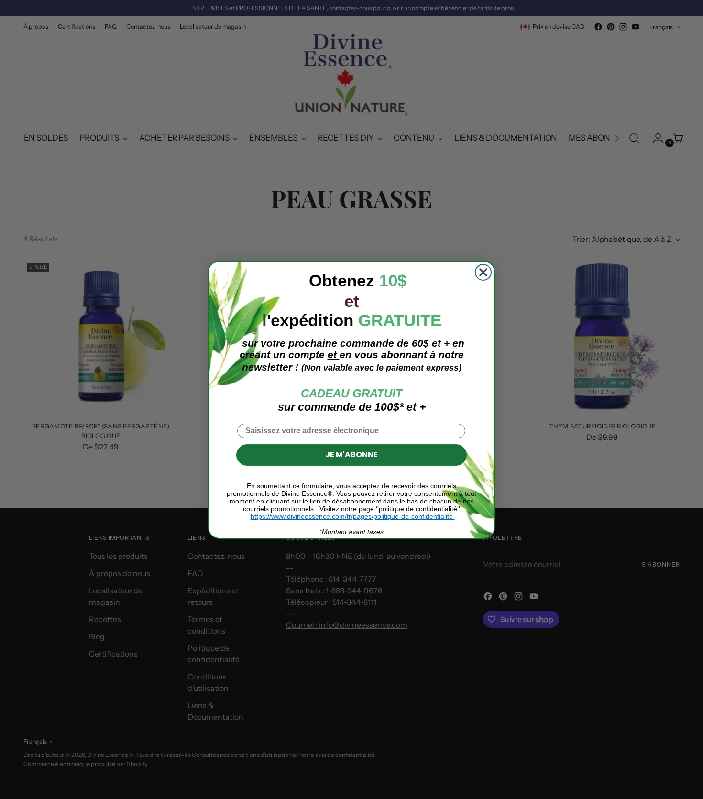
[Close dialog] (483, 272)
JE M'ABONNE (351, 454)
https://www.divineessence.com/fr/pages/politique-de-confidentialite (353, 516)
